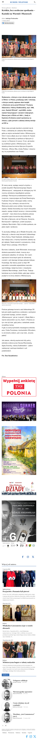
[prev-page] (3, 725)
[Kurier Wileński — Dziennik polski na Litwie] (19, 2)
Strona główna (6, 8)
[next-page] (6, 725)
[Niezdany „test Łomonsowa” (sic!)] (7, 717)
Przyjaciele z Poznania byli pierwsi (16, 591)
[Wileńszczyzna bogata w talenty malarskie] (19, 650)
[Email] (21, 30)
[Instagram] (28, 557)
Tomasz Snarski (32, 672)
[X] (13, 30)
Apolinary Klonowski (17, 707)
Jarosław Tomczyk (17, 682)
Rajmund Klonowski (17, 693)
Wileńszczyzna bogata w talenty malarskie (19, 662)
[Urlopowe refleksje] (7, 684)
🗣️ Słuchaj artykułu (8, 23)
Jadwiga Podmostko (11, 18)
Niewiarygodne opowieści (22, 692)
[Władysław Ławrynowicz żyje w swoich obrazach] (19, 613)
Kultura (14, 8)
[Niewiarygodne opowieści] (7, 695)
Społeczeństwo (6, 589)
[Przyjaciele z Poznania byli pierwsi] (19, 579)
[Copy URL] (25, 30)
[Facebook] (9, 30)
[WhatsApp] (17, 30)
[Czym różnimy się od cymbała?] (7, 706)
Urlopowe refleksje (20, 680)
